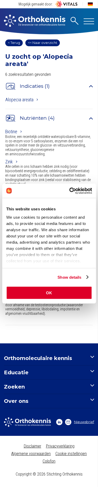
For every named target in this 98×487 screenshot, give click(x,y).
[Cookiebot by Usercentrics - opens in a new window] (70, 190)
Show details (69, 277)
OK (49, 293)
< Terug (14, 43)
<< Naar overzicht (42, 43)
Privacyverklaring (60, 446)
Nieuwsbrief (84, 422)
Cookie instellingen (71, 453)
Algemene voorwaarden (31, 453)
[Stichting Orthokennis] (34, 21)
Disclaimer (32, 446)
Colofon (49, 461)
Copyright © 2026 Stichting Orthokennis (49, 474)
